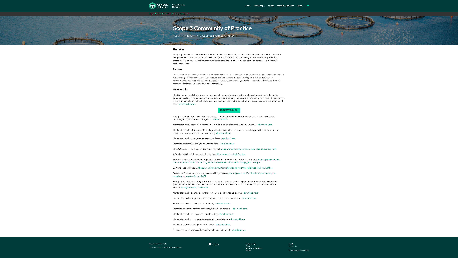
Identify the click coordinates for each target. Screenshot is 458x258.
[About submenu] (302, 5)
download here (220, 119)
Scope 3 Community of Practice (177, 14)
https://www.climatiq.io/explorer (231, 154)
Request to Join (229, 110)
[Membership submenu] (264, 5)
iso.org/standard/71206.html (194, 187)
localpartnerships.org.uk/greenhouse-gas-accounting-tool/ (248, 149)
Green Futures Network (157, 244)
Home (151, 14)
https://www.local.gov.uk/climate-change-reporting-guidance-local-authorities (235, 167)
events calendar (187, 103)
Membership (159, 14)
